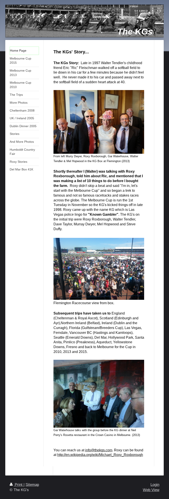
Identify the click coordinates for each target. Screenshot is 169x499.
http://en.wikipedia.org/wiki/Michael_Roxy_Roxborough (100, 455)
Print (19, 485)
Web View (151, 490)
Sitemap (32, 485)
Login (155, 485)
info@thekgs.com (98, 450)
